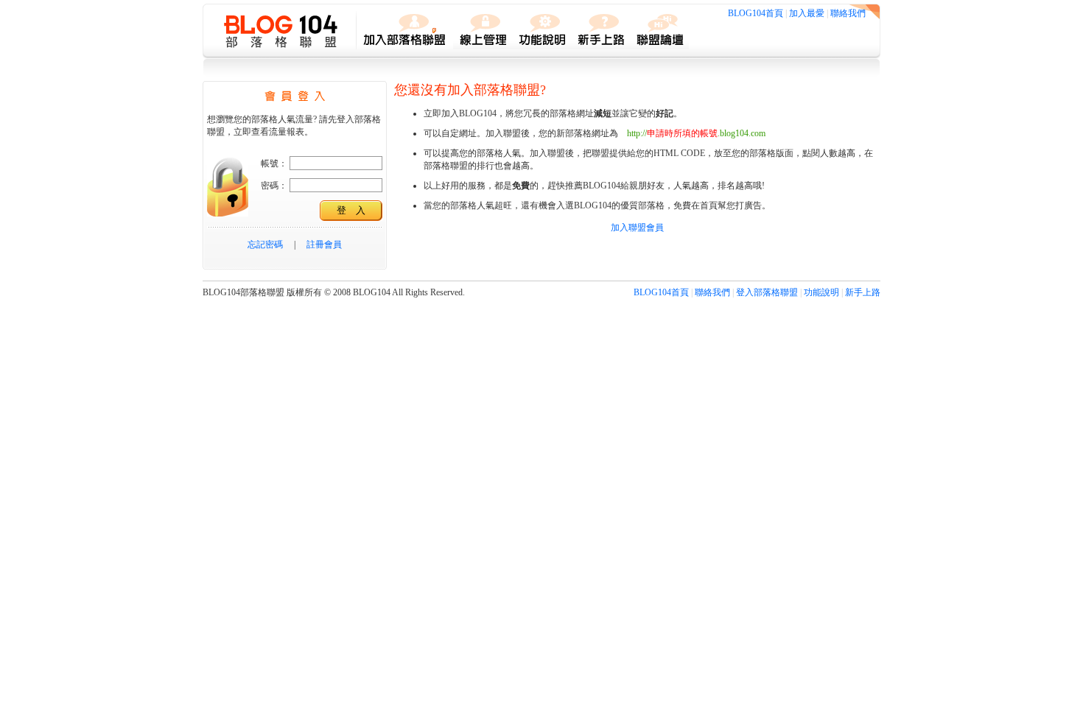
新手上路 (862, 292)
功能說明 (821, 292)
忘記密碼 (265, 244)
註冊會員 (324, 244)
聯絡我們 (848, 13)
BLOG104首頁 (755, 13)
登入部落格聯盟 (767, 292)
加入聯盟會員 (637, 227)
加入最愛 (806, 13)
